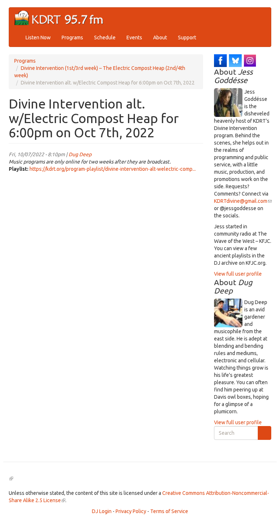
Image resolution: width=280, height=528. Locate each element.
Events (134, 37)
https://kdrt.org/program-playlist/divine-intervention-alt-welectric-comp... (113, 169)
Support (187, 37)
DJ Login (102, 511)
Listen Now (38, 37)
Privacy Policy (131, 511)
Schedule (105, 37)
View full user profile (238, 274)
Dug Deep (80, 154)
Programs (72, 37)
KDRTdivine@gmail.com (243, 201)
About (160, 37)
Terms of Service (169, 511)
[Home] (62, 18)
